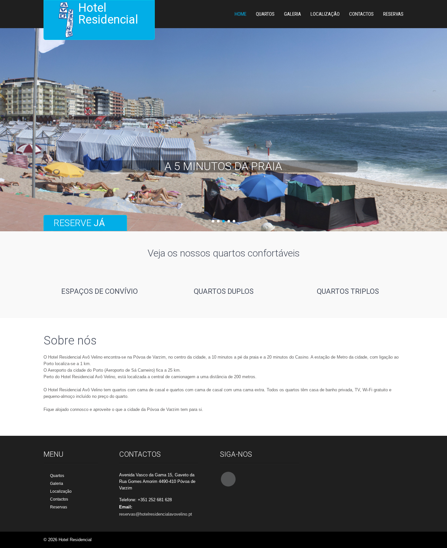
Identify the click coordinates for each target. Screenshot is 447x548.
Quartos (265, 14)
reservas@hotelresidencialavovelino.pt (155, 514)
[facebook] (228, 479)
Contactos (361, 14)
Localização (325, 14)
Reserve (79, 223)
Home (240, 14)
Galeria (292, 14)
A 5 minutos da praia (223, 166)
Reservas (393, 14)
